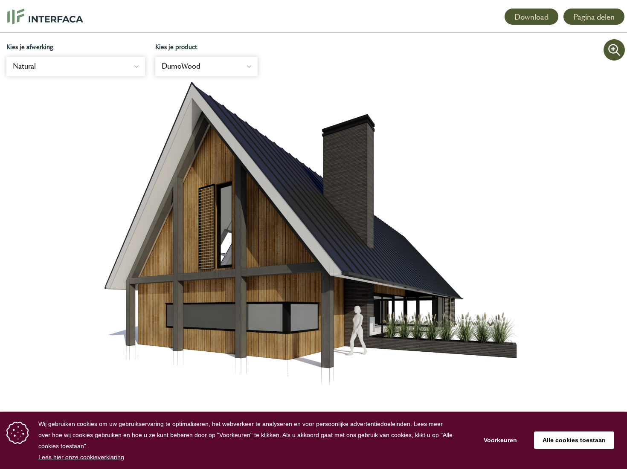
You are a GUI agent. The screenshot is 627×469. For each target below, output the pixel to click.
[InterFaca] (45, 16)
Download (531, 17)
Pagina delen (594, 17)
